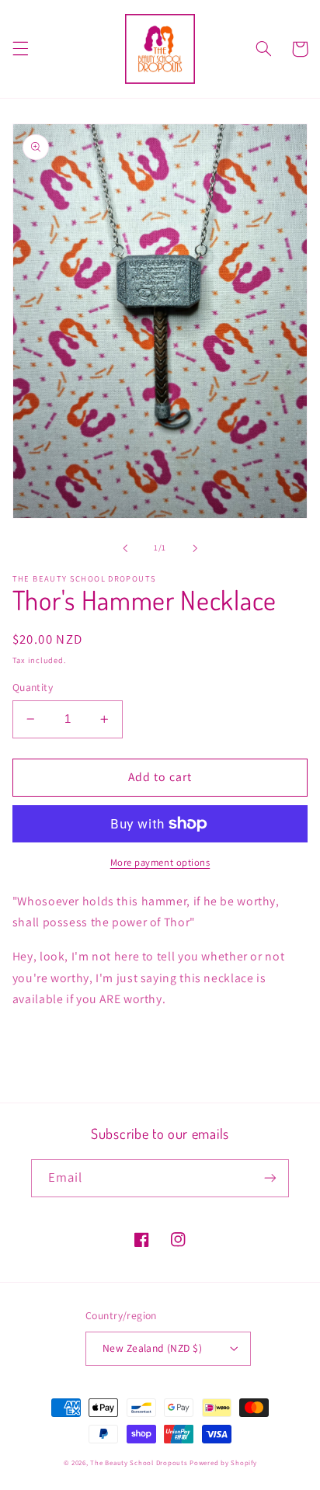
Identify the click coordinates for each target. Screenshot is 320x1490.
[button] (20, 49)
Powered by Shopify (223, 1462)
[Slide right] (195, 548)
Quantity (32, 687)
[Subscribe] (270, 1178)
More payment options (160, 862)
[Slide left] (125, 548)
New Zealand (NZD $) (152, 1348)
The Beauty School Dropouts (138, 1462)
